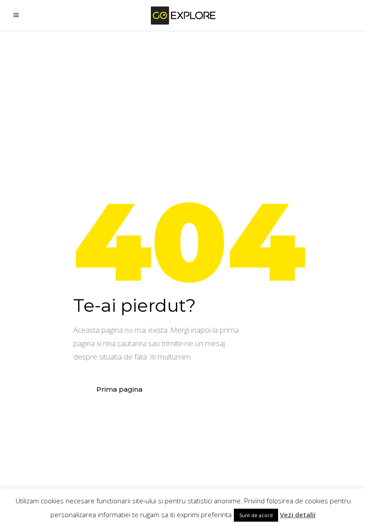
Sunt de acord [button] (256, 515)
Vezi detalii (298, 514)
